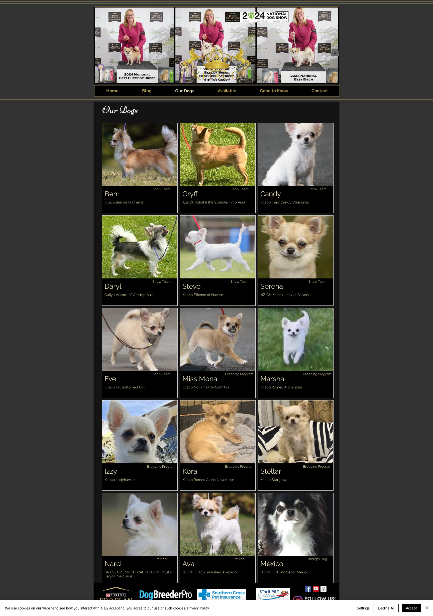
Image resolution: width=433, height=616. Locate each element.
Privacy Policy (198, 607)
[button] (335, 51)
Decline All (386, 607)
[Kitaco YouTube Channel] (316, 589)
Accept (411, 607)
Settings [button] (363, 607)
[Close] (427, 608)
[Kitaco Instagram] (323, 589)
